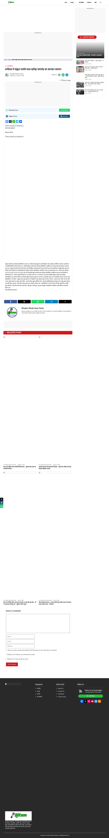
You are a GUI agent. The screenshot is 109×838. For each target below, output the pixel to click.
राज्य (66, 2)
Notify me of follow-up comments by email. (21, 654)
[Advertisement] (37, 19)
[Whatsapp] (1, 506)
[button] (100, 2)
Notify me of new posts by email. (17, 659)
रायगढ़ (71, 2)
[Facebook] (1, 502)
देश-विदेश (81, 2)
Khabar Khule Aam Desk (17, 74)
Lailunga (9, 59)
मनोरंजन (89, 2)
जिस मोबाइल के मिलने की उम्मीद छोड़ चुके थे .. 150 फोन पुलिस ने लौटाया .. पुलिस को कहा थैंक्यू (94, 76)
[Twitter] (1, 499)
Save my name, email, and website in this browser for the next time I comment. (32, 650)
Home (5, 59)
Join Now (65, 110)
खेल (96, 2)
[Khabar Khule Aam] (11, 2)
